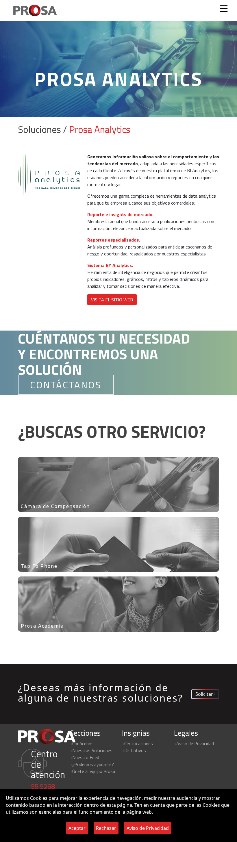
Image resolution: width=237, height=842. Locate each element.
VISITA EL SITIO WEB (112, 299)
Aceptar (77, 828)
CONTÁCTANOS (65, 385)
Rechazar (106, 828)
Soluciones (39, 129)
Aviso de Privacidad (148, 828)
